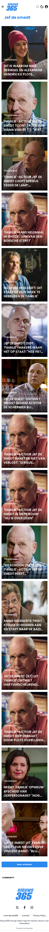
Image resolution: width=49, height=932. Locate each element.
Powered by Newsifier (24, 928)
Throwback (10, 59)
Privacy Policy (39, 915)
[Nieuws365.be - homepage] (12, 6)
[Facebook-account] (24, 907)
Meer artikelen (24, 864)
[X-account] (17, 907)
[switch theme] (42, 6)
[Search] (37, 6)
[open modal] (46, 6)
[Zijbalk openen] (2, 6)
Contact (26, 915)
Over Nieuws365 (11, 915)
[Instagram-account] (31, 907)
